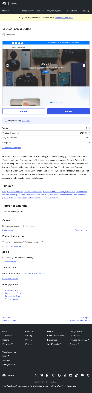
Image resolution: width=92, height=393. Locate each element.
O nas (5, 331)
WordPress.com (10, 352)
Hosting (5, 340)
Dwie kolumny (53, 198)
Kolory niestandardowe (33, 192)
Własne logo (70, 192)
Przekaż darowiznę (79, 340)
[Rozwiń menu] (88, 3)
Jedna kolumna (66, 195)
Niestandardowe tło (15, 192)
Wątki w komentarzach (18, 198)
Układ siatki (25, 195)
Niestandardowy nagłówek (53, 192)
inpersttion (10, 35)
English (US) (32, 273)
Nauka (50, 331)
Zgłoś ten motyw (9, 262)
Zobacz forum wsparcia (11, 246)
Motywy (5, 11)
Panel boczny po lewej (40, 195)
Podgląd (23, 111)
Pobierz (68, 111)
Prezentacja (30, 331)
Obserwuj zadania (12, 299)
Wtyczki (28, 340)
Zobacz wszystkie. (82, 230)
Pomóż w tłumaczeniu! (64, 18)
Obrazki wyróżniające (11, 195)
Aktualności (54, 195)
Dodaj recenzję (8, 230)
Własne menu (81, 192)
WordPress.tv (54, 344)
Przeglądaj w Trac (12, 296)
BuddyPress (8, 364)
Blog (4, 192)
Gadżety (75, 344)
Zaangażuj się (76, 331)
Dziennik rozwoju (12, 290)
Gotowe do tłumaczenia (37, 198)
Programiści (52, 340)
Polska (11, 375)
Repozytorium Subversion (15, 293)
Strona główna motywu (11, 148)
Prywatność (7, 344)
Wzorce (28, 344)
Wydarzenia (75, 335)
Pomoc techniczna (55, 335)
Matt (5, 356)
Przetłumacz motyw (10, 279)
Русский (42, 273)
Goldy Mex (26, 120)
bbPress (7, 360)
